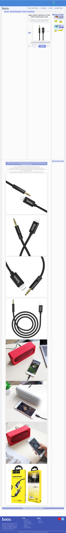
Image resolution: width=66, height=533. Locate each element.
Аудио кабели (31, 11)
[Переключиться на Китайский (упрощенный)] (58, 3)
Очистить (40, 42)
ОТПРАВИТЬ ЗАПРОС (42, 46)
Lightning (33, 46)
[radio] (41, 32)
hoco (48, 46)
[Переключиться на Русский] (54, 4)
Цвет (29, 32)
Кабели (24, 11)
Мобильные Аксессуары (15, 11)
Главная (6, 11)
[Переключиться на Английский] (56, 1)
